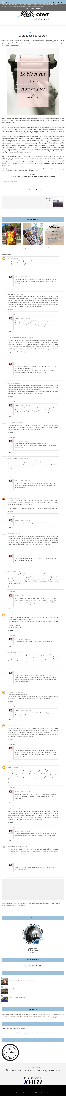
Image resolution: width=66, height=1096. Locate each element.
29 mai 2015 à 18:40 (15, 533)
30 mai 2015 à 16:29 (18, 692)
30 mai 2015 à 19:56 (18, 725)
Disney (57, 1014)
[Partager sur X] (29, 190)
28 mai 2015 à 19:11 (18, 258)
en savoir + (33, 952)
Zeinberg (15, 1028)
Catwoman (11, 498)
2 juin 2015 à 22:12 (25, 831)
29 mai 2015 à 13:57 (25, 458)
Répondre (10, 267)
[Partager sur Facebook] (25, 190)
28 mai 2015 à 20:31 (18, 294)
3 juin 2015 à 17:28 (22, 846)
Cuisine (39, 1014)
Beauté (7, 1014)
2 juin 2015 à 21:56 (25, 405)
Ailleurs (3, 1014)
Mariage (25, 1016)
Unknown (10, 615)
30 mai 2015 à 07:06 (17, 652)
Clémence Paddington (14, 458)
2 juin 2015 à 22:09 (26, 748)
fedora (10, 652)
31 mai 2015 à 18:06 (18, 767)
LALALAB (47, 1033)
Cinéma (35, 1014)
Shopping (44, 1016)
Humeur (8, 1016)
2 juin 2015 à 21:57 (25, 441)
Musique (29, 1016)
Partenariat (35, 1016)
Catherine (11, 422)
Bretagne (28, 1014)
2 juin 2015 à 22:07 (26, 673)
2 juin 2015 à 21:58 (25, 480)
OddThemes (49, 1092)
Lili (9, 533)
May (9, 383)
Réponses (12, 273)
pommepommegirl (13, 846)
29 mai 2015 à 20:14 (18, 615)
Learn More (30, 9)
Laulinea (10, 725)
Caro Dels (17, 276)
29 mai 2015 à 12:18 (15, 383)
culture (38, 140)
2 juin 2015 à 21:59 (25, 520)
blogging (16, 143)
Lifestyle (14, 181)
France (4, 1016)
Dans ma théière (52, 1014)
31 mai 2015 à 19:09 (18, 809)
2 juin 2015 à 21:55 (25, 364)
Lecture (13, 1016)
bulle (9, 571)
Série (40, 1016)
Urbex (49, 1016)
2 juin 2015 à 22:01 (25, 556)
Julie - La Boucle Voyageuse (15, 337)
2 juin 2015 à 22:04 (26, 595)
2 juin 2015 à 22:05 (26, 639)
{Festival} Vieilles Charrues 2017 (18, 997)
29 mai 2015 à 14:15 (19, 498)
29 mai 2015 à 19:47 (16, 571)
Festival (61, 1014)
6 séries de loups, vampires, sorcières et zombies (22, 980)
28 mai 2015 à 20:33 (28, 337)
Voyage (54, 1016)
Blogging (33, 32)
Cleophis (10, 258)
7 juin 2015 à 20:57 (25, 865)
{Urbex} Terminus (14, 989)
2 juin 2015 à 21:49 (25, 276)
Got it (38, 9)
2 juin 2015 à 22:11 (25, 791)
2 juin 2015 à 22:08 (26, 710)
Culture (44, 1014)
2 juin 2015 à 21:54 (25, 318)
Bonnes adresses (19, 1014)
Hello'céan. (30, 1092)
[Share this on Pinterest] (33, 190)
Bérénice (10, 809)
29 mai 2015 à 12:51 (18, 422)
